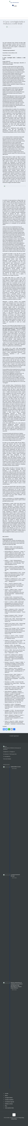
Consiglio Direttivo (9, 1097)
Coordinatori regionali (9, 1101)
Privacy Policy (21, 1117)
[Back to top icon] (14, 1114)
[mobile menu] (26, 3)
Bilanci (6, 1095)
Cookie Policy (14, 1119)
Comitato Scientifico (9, 1099)
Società (6, 1093)
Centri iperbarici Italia (9, 1107)
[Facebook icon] (13, 1121)
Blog (6, 1105)
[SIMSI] (14, 2)
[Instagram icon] (14, 1121)
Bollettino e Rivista (9, 1103)
